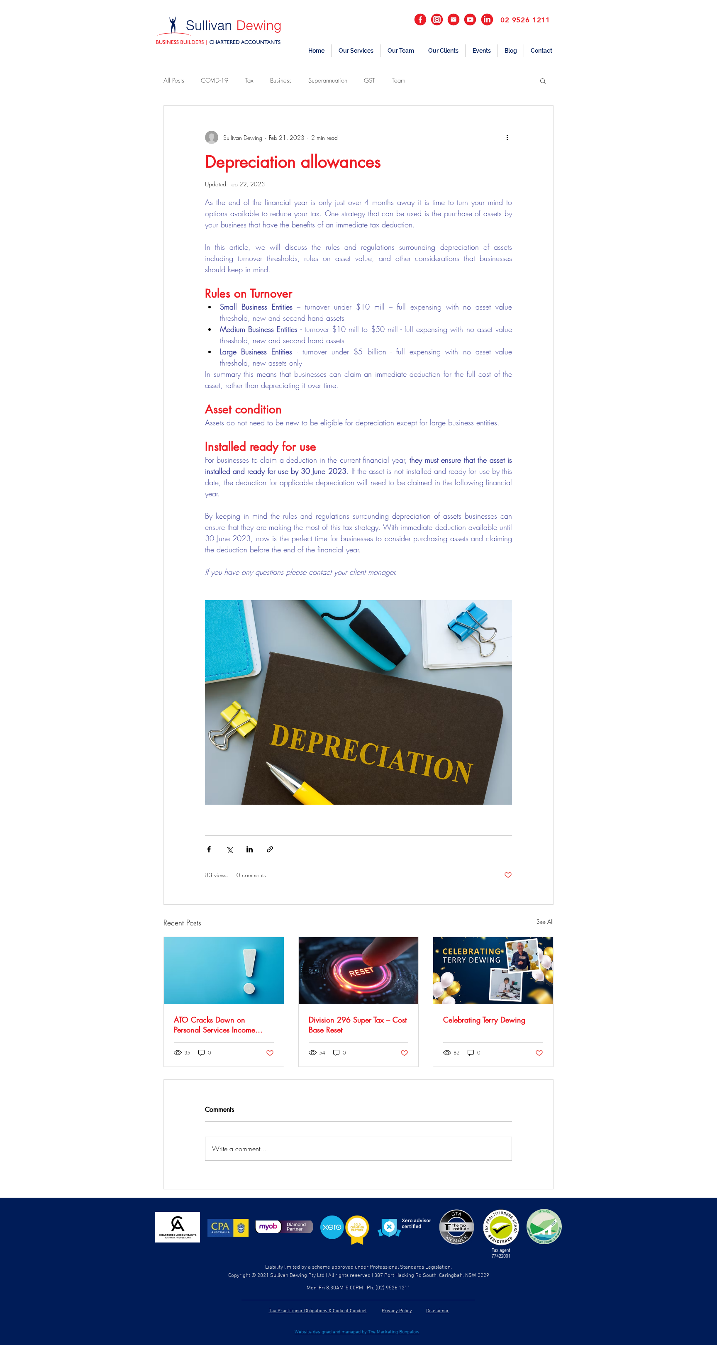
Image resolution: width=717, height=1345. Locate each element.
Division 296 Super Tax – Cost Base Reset (358, 1025)
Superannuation (327, 80)
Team (398, 80)
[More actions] (507, 137)
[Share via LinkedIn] (250, 849)
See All (545, 921)
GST (369, 80)
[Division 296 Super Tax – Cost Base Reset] (359, 970)
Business (281, 80)
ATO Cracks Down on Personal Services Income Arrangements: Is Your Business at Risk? (223, 1025)
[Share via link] (270, 849)
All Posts (173, 80)
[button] (356, 50)
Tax (249, 80)
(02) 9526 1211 (393, 1288)
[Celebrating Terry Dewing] (493, 970)
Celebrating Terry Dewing (484, 1020)
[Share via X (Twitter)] (229, 849)
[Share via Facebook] (209, 849)
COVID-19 (214, 80)
